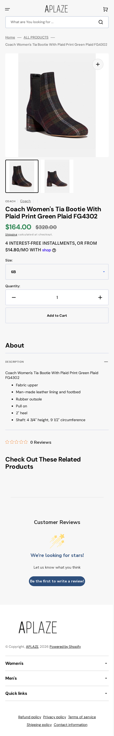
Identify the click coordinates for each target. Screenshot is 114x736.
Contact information (68, 729)
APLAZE (32, 651)
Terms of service (80, 721)
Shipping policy (37, 729)
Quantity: (12, 290)
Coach (25, 205)
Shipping (11, 239)
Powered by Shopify (65, 651)
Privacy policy (52, 721)
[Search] (98, 22)
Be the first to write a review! (55, 585)
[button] (7, 9)
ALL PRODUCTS (36, 37)
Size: (9, 265)
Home (10, 37)
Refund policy (27, 721)
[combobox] (55, 22)
